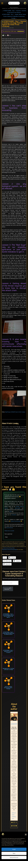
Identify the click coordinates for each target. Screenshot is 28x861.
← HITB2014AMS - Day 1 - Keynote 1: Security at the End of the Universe (14, 11)
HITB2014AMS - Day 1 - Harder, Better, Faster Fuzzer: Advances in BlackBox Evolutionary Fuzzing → (14, 16)
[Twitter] (16, 823)
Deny (14, 853)
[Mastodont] (12, 826)
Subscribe (6, 589)
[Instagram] (14, 823)
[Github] (14, 826)
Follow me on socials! (9, 530)
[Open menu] (2, 3)
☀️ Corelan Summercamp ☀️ (15, 521)
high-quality (17, 508)
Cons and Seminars (15, 7)
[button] (26, 834)
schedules (13, 514)
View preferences (14, 857)
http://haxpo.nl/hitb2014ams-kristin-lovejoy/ (15, 412)
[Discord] (12, 823)
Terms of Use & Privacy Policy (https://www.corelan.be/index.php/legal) (9, 548)
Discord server (9, 527)
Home (10, 7)
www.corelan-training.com (14, 815)
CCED (10, 511)
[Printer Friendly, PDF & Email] (6, 35)
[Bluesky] (16, 826)
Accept (14, 849)
